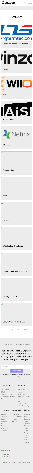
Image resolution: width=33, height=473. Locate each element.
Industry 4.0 (21, 390)
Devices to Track (6, 394)
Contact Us (27, 424)
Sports (20, 401)
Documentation (6, 399)
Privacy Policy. (16, 377)
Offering (3, 392)
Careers (26, 421)
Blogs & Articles (17, 417)
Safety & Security (23, 406)
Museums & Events (24, 396)
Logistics (20, 392)
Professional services (8, 396)
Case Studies (16, 414)
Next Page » (25, 329)
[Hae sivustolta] (25, 3)
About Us (27, 414)
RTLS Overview (6, 390)
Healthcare (21, 394)
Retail (19, 399)
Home (3, 8)
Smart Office (22, 403)
